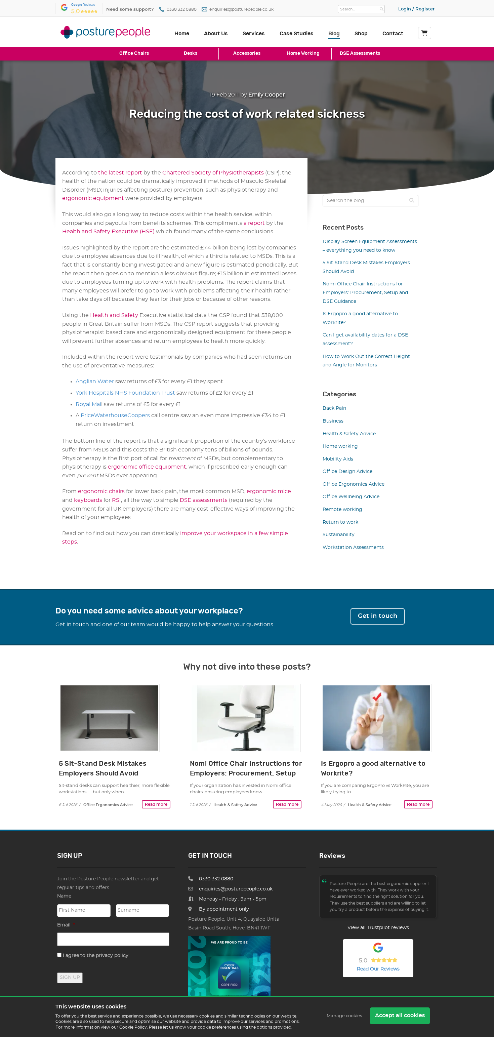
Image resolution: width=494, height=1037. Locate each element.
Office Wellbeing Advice (351, 496)
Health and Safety (114, 315)
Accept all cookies (400, 1015)
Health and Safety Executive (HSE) (108, 231)
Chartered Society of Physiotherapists (213, 172)
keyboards (88, 500)
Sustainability (339, 534)
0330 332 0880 (182, 9)
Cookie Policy (133, 1027)
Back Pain (334, 408)
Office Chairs (134, 53)
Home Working (303, 53)
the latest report (120, 172)
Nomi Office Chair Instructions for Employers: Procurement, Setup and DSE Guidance (365, 293)
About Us (216, 33)
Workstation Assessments (353, 547)
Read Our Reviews (378, 969)
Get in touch (378, 616)
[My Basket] (424, 33)
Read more (156, 804)
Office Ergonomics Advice (353, 484)
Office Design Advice (347, 471)
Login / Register (416, 9)
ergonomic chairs (101, 491)
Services (254, 33)
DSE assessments (204, 500)
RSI (116, 500)
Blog (334, 33)
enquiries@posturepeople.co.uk (241, 9)
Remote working (342, 509)
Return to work (340, 522)
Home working (340, 446)
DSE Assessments (360, 53)
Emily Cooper (266, 94)
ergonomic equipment (93, 198)
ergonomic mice (269, 491)
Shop (361, 33)
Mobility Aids (338, 459)
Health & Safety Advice (349, 434)
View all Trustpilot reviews (378, 927)
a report (254, 223)
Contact (392, 33)
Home (181, 33)
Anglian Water (95, 381)
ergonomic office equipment (147, 467)
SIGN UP (70, 977)
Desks (190, 53)
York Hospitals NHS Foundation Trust (125, 393)
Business (333, 421)
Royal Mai (88, 404)
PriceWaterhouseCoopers (115, 415)
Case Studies (297, 33)
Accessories (246, 53)
